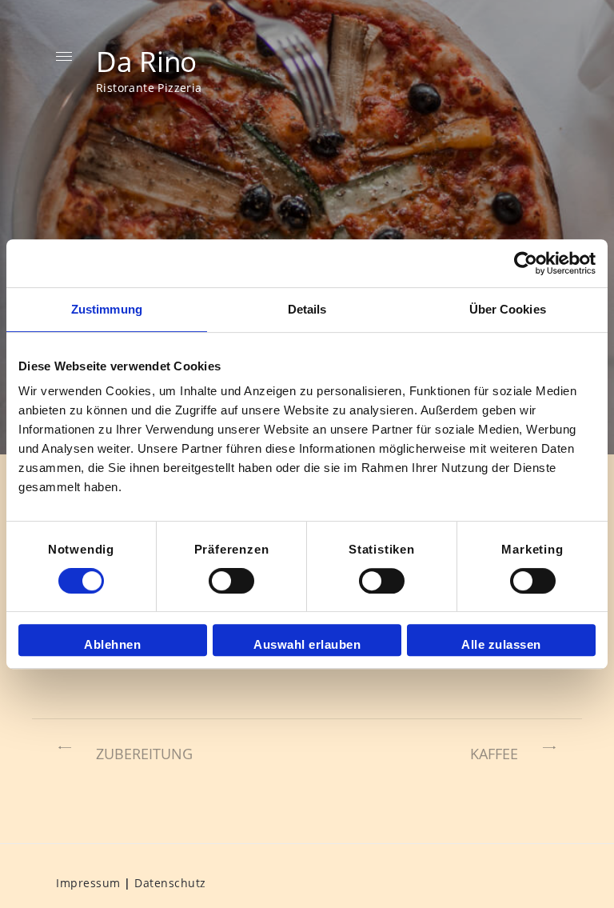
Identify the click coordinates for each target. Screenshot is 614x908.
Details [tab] (307, 309)
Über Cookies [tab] (507, 309)
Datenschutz (170, 882)
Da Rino (146, 61)
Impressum (88, 882)
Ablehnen (112, 644)
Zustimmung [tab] (106, 309)
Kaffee (494, 753)
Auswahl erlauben (307, 644)
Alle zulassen (501, 644)
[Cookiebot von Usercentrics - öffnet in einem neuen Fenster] (526, 263)
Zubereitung (144, 753)
